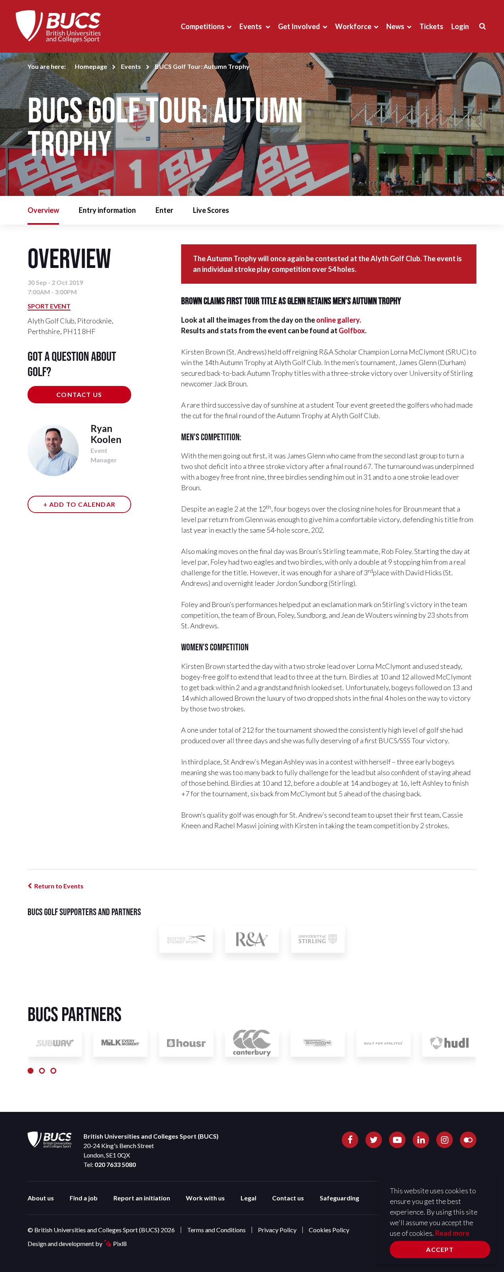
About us (41, 1198)
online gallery (337, 320)
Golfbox (352, 330)
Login (460, 26)
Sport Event (49, 306)
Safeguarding (339, 1198)
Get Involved (299, 26)
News (395, 26)
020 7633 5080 (115, 1164)
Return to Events (58, 886)
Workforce (353, 26)
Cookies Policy (329, 1229)
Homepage (91, 66)
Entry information (107, 210)
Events (251, 26)
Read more (452, 1233)
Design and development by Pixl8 (77, 1243)
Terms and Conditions (216, 1229)
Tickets (431, 26)
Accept (440, 1249)
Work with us (205, 1198)
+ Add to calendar (79, 504)
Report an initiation (141, 1198)
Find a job (84, 1198)
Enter (164, 210)
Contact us (79, 394)
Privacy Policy (277, 1229)
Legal (248, 1198)
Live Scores (211, 210)
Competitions (202, 26)
